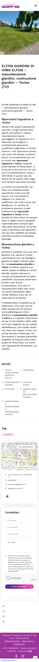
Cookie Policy (19, 644)
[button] (35, 5)
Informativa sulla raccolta (8, 660)
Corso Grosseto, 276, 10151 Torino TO (20, 476)
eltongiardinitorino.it (15, 488)
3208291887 (12, 480)
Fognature (28, 370)
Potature (9, 389)
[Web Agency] (30, 651)
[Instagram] (23, 656)
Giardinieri (8, 435)
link (16, 562)
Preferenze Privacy (12, 641)
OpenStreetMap (23, 467)
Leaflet (13, 467)
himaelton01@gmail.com (17, 484)
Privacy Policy (27, 641)
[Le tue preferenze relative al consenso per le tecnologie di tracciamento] (35, 658)
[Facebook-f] (16, 656)
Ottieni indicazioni (27, 447)
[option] (19, 33)
